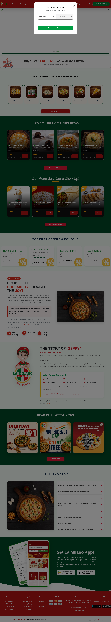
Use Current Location (56, 28)
